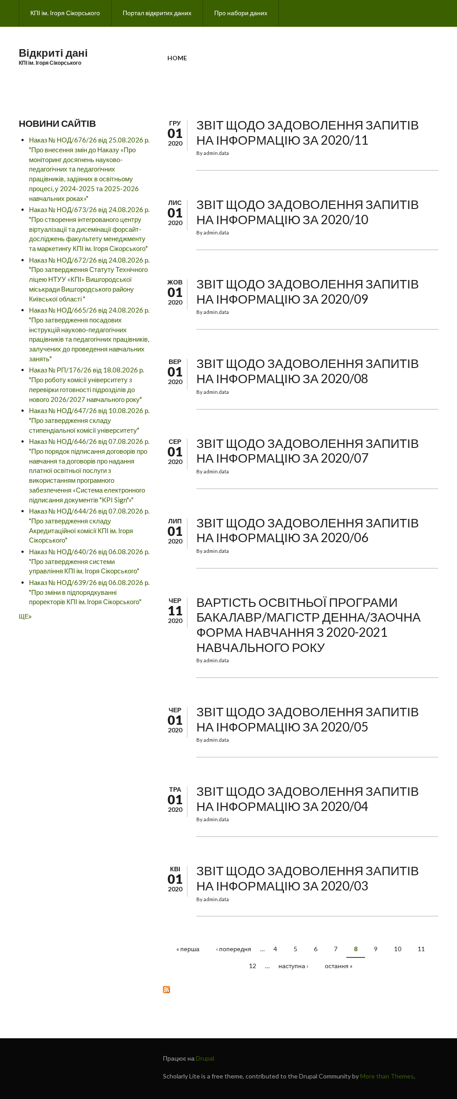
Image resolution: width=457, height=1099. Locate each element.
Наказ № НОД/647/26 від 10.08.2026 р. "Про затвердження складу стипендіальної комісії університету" (89, 420)
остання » (339, 965)
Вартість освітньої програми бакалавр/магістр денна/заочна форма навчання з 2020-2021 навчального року (308, 624)
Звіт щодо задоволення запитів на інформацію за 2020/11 (307, 132)
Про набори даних (240, 13)
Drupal (205, 1058)
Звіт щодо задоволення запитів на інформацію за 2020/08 (307, 370)
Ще (24, 616)
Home (177, 58)
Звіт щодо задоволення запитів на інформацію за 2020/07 (307, 450)
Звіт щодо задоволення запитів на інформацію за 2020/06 (307, 530)
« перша (187, 949)
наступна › (293, 965)
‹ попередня (233, 949)
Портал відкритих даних (157, 13)
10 (397, 949)
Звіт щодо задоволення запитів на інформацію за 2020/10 (307, 211)
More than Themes (387, 1076)
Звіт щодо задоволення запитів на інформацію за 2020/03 (307, 878)
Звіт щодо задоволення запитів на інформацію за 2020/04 (307, 798)
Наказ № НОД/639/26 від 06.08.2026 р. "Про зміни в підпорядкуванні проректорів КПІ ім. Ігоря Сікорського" (89, 592)
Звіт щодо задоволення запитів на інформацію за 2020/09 (307, 291)
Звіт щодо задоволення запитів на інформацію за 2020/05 (307, 719)
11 (421, 949)
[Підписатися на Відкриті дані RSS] (300, 989)
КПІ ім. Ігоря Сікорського (65, 13)
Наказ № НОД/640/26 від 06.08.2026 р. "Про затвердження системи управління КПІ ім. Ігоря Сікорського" (89, 561)
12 (252, 965)
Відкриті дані (53, 52)
